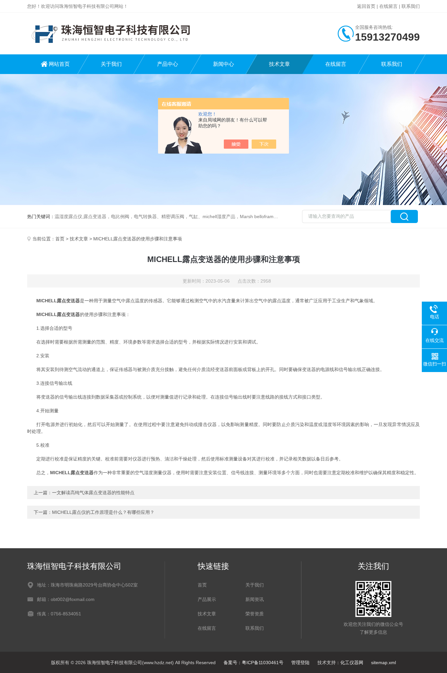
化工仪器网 (351, 662)
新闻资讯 (254, 599)
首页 (59, 238)
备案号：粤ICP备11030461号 (253, 662)
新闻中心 (223, 64)
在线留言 (388, 6)
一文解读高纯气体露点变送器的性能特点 (93, 492)
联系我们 (411, 6)
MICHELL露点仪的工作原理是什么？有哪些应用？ (103, 512)
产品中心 (167, 64)
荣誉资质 (254, 613)
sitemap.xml (383, 662)
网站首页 (59, 64)
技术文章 (279, 64)
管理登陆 (300, 662)
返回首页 (366, 6)
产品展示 (207, 599)
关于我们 (111, 64)
